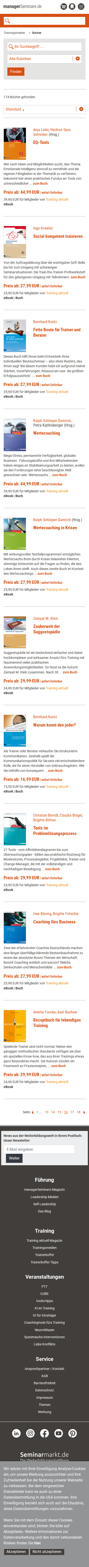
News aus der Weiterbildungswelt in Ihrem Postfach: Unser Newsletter (43, 1138)
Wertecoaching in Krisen (55, 527)
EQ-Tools (41, 142)
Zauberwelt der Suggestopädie (46, 629)
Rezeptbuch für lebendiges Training (57, 1022)
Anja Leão (41, 129)
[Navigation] (81, 6)
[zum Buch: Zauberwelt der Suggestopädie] (15, 632)
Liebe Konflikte (44, 1344)
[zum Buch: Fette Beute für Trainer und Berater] (15, 336)
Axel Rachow (67, 1012)
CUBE (44, 1294)
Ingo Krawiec (43, 228)
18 (78, 1112)
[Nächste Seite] (83, 1112)
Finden (16, 71)
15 (59, 1112)
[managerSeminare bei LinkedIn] (16, 1433)
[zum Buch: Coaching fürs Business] (15, 927)
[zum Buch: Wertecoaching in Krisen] (15, 534)
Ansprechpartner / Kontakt (44, 1369)
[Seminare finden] (44, 1457)
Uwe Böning (42, 913)
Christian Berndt (45, 815)
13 (46, 1112)
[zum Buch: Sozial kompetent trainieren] (15, 242)
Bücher (36, 33)
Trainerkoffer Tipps (44, 1262)
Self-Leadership (44, 1204)
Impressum (44, 1397)
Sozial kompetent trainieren (58, 236)
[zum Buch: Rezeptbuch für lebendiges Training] (15, 1026)
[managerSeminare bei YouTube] (58, 1433)
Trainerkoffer (44, 1255)
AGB (44, 1376)
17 (72, 1112)
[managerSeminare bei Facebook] (44, 1433)
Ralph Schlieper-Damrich (52, 420)
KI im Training (45, 1308)
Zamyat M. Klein (45, 618)
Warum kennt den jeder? (54, 725)
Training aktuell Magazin (44, 1240)
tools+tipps (44, 1301)
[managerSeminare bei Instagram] (30, 1433)
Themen (45, 1405)
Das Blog (44, 1211)
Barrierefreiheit (45, 1383)
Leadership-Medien (45, 1197)
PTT (44, 1286)
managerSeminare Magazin (44, 1189)
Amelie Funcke (44, 1012)
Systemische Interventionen (44, 1337)
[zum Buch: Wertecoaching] (15, 435)
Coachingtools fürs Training (44, 1322)
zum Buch (40, 183)
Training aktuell (57, 199)
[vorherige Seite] (32, 1112)
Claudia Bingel (71, 815)
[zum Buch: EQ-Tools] (15, 143)
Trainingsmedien (14, 33)
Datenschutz (44, 1390)
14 (53, 1112)
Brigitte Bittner (44, 820)
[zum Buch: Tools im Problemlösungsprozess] (15, 829)
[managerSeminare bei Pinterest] (72, 1433)
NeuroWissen (44, 1330)
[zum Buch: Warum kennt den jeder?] (15, 731)
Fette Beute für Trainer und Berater (56, 332)
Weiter (14, 1158)
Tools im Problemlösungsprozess (55, 830)
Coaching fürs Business (54, 922)
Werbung (44, 1412)
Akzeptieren (16, 1551)
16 (66, 1112)
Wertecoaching (46, 433)
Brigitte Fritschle (66, 913)
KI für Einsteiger (44, 1315)
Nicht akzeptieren (47, 1551)
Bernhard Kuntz (45, 322)
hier (37, 1543)
